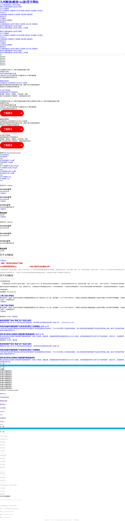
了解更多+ (15, 316)
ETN (1, 425)
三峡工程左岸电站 (7, 296)
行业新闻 (22, 24)
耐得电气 (3, 404)
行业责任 (40, 10)
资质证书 (3, 16)
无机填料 (23, 14)
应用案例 (9, 20)
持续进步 (27, 10)
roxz (1, 414)
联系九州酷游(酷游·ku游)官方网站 (11, 26)
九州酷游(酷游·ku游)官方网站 (19, 2)
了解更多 (3, 193)
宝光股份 (3, 408)
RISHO (2, 421)
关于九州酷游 (4, 8)
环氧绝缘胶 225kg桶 (6, 162)
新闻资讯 (3, 22)
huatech (2, 411)
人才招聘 (25, 28)
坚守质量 (21, 10)
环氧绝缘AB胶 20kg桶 (7, 173)
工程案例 (3, 18)
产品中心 (3, 12)
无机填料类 (3, 157)
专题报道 (35, 24)
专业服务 (34, 10)
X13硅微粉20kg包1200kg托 (8, 167)
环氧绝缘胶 (3, 14)
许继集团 (3, 418)
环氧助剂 (11, 14)
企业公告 (28, 24)
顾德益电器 (3, 401)
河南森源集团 (4, 397)
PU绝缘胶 (17, 14)
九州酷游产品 (13, 10)
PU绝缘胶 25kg (5, 178)
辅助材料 (30, 14)
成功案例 (3, 20)
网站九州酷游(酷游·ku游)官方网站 (11, 7)
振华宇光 (3, 393)
